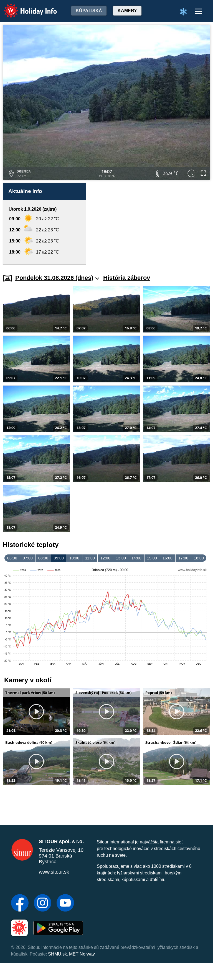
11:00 (90, 558)
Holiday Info (25, 7)
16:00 (168, 558)
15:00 (152, 558)
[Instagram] (42, 903)
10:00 (74, 558)
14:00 (136, 558)
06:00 (12, 558)
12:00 (105, 558)
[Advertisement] (151, 224)
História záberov (126, 277)
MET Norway (82, 954)
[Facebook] (20, 903)
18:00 (199, 558)
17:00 (183, 558)
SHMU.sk (57, 954)
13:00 (121, 558)
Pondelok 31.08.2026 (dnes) (54, 277)
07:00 (28, 558)
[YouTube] (65, 903)
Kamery (127, 10)
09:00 (59, 558)
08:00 (43, 558)
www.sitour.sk (54, 872)
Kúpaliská (89, 10)
